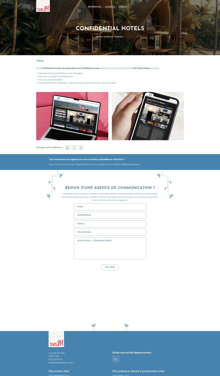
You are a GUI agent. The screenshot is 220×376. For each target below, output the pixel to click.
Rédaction (118, 36)
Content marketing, (104, 36)
